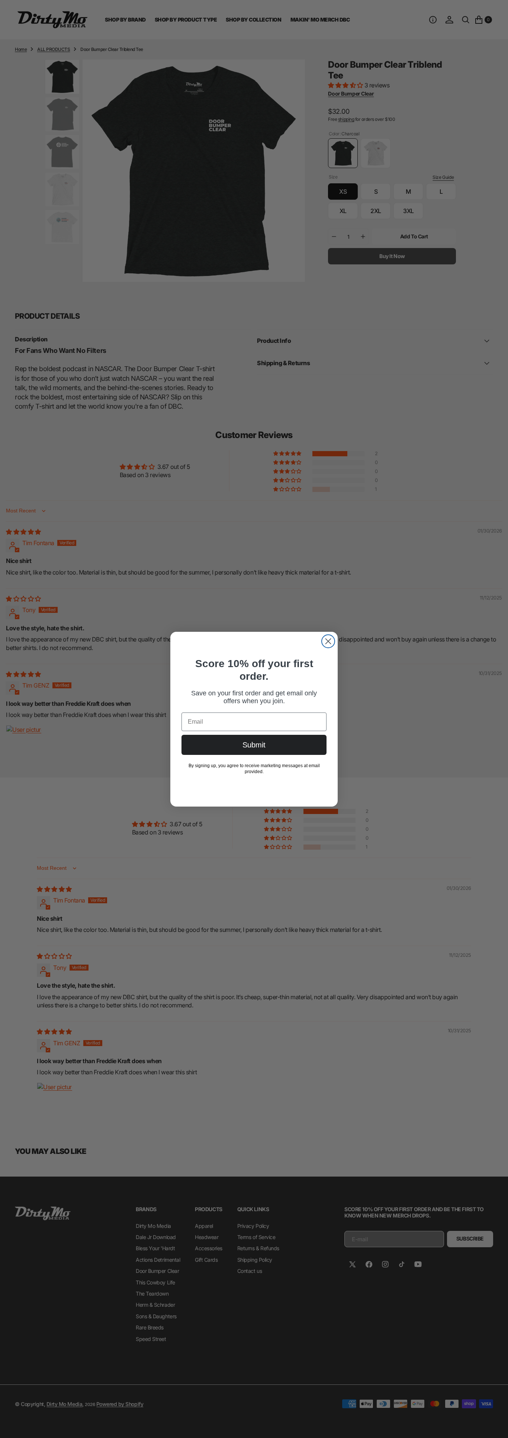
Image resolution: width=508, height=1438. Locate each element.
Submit (254, 745)
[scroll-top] (495, 1425)
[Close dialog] (328, 641)
